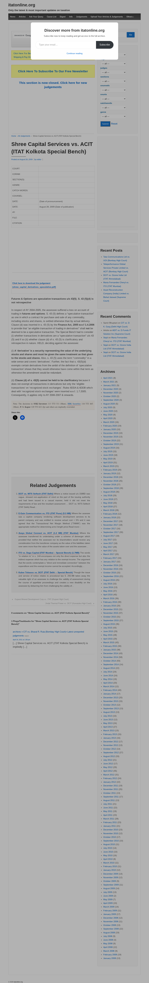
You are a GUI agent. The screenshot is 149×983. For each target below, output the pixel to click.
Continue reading (75, 53)
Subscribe (105, 44)
